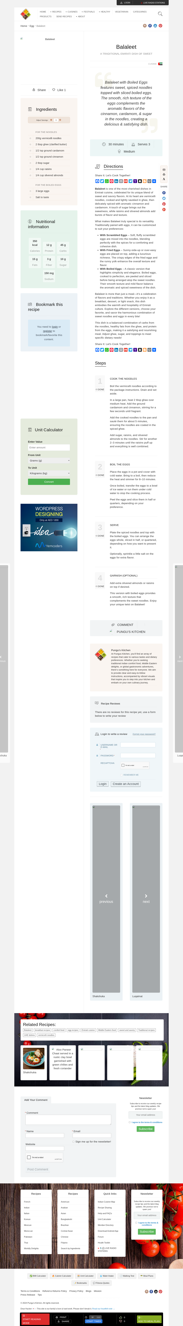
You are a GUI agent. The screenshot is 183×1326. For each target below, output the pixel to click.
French (27, 1202)
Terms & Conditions (30, 1291)
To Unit (32, 467)
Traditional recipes (146, 1030)
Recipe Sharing (105, 1208)
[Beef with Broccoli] (120, 1062)
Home (43, 12)
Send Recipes (64, 16)
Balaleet (27, 1030)
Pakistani (28, 1237)
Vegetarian (121, 12)
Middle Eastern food (107, 1030)
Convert (49, 481)
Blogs (88, 1291)
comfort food (59, 1030)
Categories (140, 12)
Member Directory (106, 1225)
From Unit (34, 455)
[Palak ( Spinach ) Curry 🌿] (149, 1062)
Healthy (105, 12)
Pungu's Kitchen (131, 631)
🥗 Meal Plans (146, 1276)
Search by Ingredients (70, 1248)
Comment (125, 625)
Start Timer (93, 1321)
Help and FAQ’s (105, 1213)
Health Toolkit (104, 1243)
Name (30, 1131)
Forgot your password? (144, 734)
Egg (32, 26)
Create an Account (126, 784)
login (55, 326)
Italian (26, 1213)
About (81, 16)
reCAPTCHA (107, 763)
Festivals (89, 12)
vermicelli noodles (46, 1035)
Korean (27, 1219)
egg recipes (73, 1030)
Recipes (56, 12)
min (98, 1317)
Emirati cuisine (88, 1030)
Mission (97, 1291)
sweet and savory (127, 1030)
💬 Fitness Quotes (101, 1283)
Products (45, 16)
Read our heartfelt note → (103, 1309)
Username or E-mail (109, 746)
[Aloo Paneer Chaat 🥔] (62, 1062)
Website (30, 1144)
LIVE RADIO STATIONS (154, 3)
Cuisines (72, 12)
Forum (101, 1237)
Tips (40, 1295)
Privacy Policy (76, 1291)
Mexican (27, 1225)
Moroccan (28, 1231)
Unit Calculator (104, 1219)
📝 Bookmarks (80, 1283)
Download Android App (108, 1231)
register (47, 330)
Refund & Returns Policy (54, 1291)
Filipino (64, 1243)
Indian (27, 1208)
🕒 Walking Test (127, 1276)
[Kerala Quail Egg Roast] (91, 1062)
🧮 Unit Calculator (85, 1276)
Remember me (131, 775)
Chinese (64, 1237)
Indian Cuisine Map (106, 1202)
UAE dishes (29, 1035)
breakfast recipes (42, 1030)
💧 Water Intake (107, 1276)
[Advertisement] (49, 384)
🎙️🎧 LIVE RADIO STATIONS (107, 1249)
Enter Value (35, 441)
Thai (26, 1243)
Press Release (28, 1295)
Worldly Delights (31, 1248)
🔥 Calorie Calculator (61, 1276)
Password (107, 756)
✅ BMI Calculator (38, 1276)
